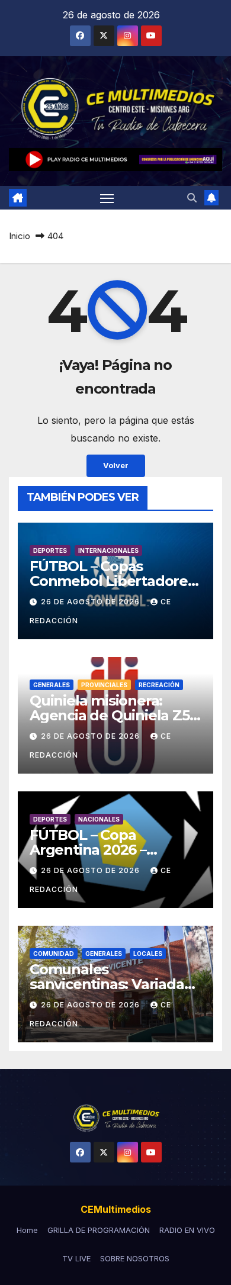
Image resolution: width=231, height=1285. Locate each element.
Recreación (159, 684)
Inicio (19, 235)
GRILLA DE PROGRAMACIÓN (98, 1230)
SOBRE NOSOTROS (134, 1258)
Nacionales (99, 819)
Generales (51, 684)
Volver (116, 465)
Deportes (50, 550)
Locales (147, 953)
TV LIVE (76, 1258)
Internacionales (108, 550)
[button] (192, 198)
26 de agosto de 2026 (91, 601)
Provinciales (104, 684)
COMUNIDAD (53, 953)
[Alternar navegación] (107, 197)
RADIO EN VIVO (187, 1230)
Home (27, 1230)
